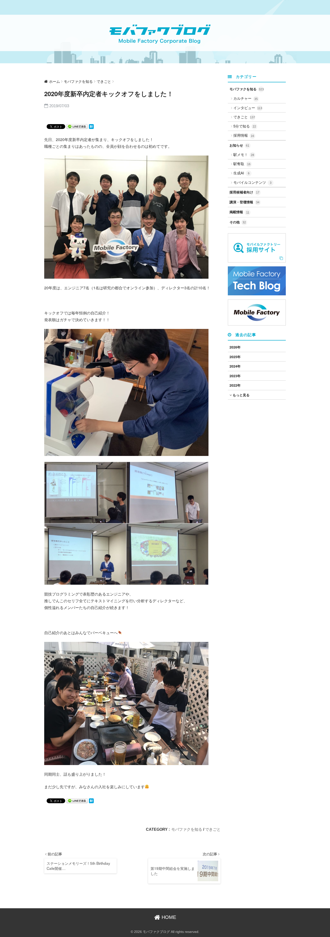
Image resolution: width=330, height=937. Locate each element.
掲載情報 (239, 211)
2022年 (235, 385)
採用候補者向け (244, 192)
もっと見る (241, 394)
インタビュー (247, 107)
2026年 (235, 347)
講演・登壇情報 (244, 201)
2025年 (235, 356)
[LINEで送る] (77, 126)
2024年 (235, 366)
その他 (238, 222)
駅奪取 (242, 163)
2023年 (235, 375)
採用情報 (243, 135)
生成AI (241, 172)
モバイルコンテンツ (252, 182)
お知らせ (239, 145)
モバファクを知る (186, 829)
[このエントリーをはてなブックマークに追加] (91, 126)
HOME (168, 917)
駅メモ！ (243, 154)
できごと (213, 829)
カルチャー (245, 98)
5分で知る (244, 125)
